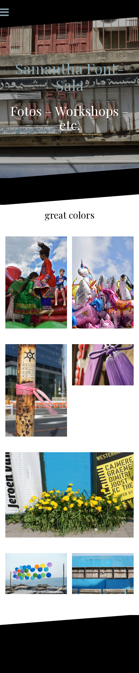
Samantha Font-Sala (69, 76)
